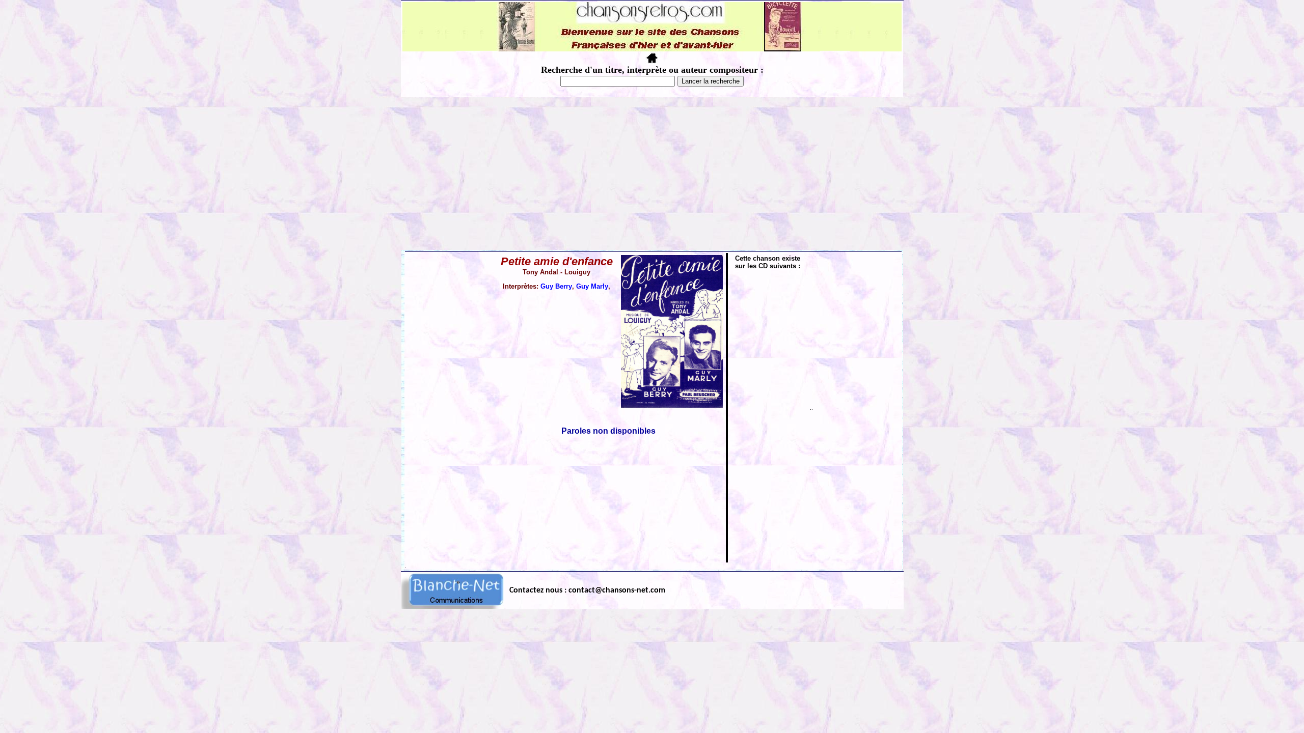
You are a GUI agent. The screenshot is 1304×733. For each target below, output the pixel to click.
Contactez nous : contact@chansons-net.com (587, 590)
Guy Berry (556, 286)
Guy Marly (592, 286)
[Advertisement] (652, 173)
